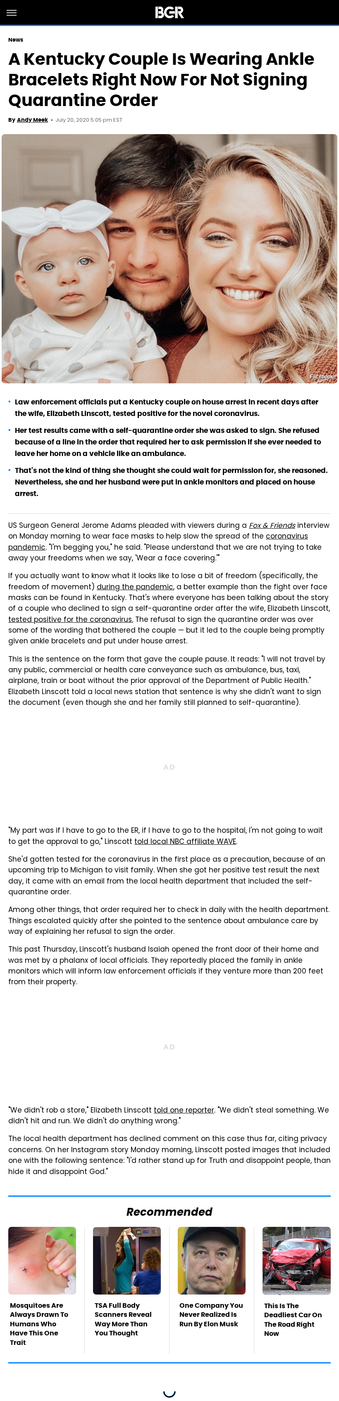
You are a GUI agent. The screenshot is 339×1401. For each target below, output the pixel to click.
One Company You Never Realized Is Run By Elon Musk (211, 1314)
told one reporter (184, 1111)
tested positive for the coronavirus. (70, 620)
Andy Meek (32, 119)
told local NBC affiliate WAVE (185, 842)
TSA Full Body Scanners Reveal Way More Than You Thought (123, 1319)
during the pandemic (135, 587)
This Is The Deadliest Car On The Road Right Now (293, 1320)
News (15, 39)
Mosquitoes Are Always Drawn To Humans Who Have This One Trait (39, 1324)
